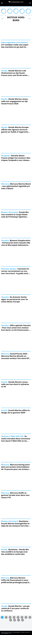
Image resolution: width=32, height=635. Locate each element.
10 (14, 620)
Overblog (9, 633)
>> (22, 620)
